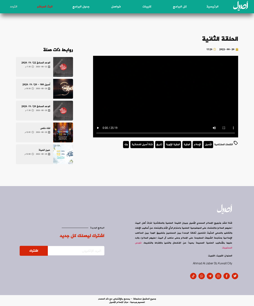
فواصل (116, 6)
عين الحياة (44, 150)
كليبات (146, 6)
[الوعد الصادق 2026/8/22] (63, 67)
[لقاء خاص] (63, 132)
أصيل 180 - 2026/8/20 (36, 84)
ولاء (126, 144)
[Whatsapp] (201, 276)
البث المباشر (45, 6)
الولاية (187, 144)
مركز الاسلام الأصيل (118, 302)
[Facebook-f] (226, 276)
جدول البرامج (80, 6)
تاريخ (159, 144)
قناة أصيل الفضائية (142, 144)
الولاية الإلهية (173, 144)
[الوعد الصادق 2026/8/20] (63, 111)
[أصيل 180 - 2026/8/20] (63, 89)
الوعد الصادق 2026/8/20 (35, 106)
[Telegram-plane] (210, 276)
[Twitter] (235, 276)
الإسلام (197, 144)
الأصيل (208, 144)
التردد (13, 6)
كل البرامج (180, 6)
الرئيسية (212, 6)
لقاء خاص (45, 128)
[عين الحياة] (63, 154)
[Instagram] (218, 276)
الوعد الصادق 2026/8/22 (35, 62)
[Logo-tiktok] (193, 276)
